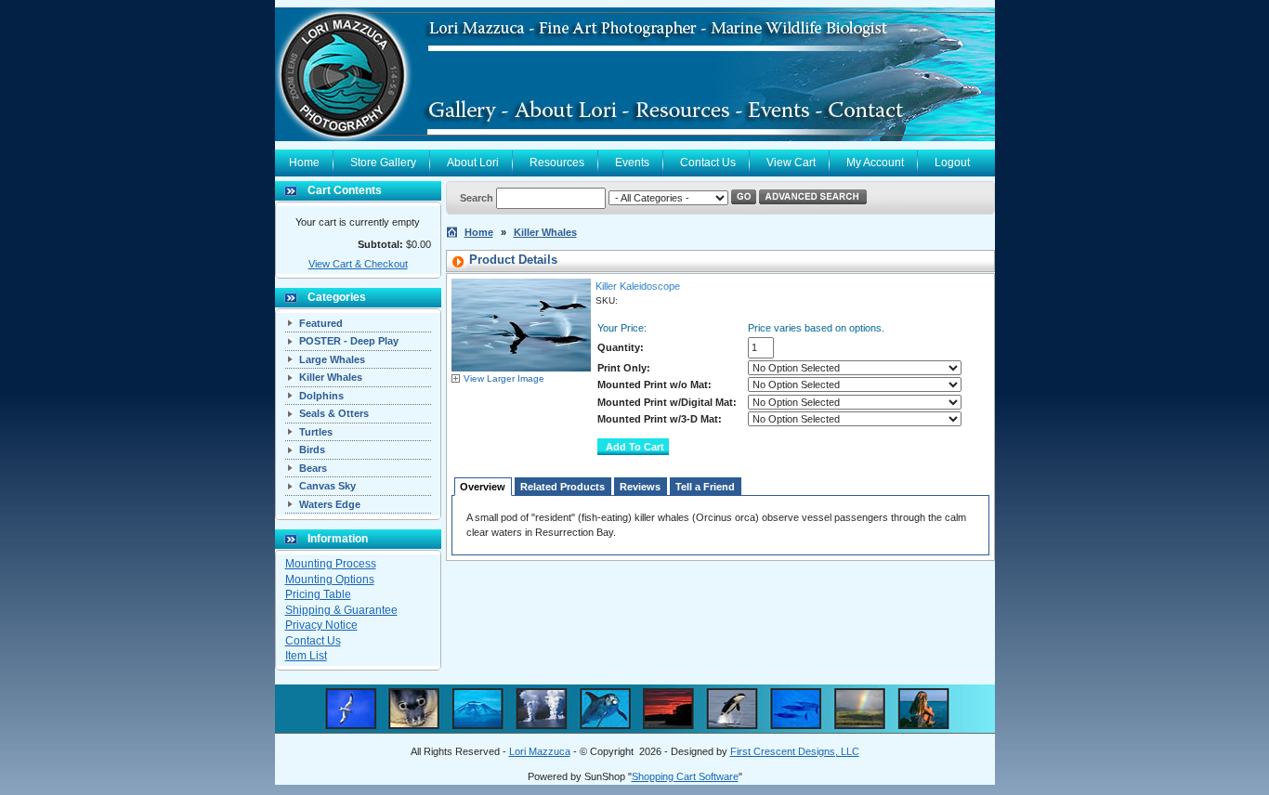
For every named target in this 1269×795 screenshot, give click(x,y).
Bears (313, 468)
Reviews (640, 486)
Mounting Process (330, 563)
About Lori (473, 162)
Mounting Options (329, 579)
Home (304, 162)
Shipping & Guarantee (341, 610)
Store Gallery (383, 162)
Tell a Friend (705, 486)
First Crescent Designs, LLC (794, 751)
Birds (312, 449)
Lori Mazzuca (539, 751)
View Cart (791, 162)
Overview (482, 486)
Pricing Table (318, 594)
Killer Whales (330, 377)
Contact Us (708, 162)
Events (632, 162)
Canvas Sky (327, 485)
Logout (952, 162)
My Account (875, 162)
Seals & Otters (334, 413)
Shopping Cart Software (685, 776)
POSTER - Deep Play (349, 340)
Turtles (316, 431)
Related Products (562, 486)
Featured (321, 323)
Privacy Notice (321, 625)
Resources (557, 162)
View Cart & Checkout (358, 263)
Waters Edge (329, 504)
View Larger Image (504, 378)
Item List (306, 655)
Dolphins (321, 395)
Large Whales (332, 359)
